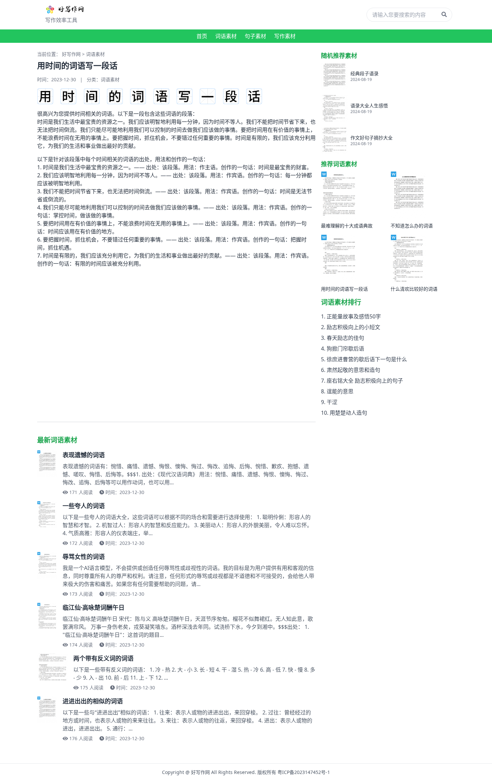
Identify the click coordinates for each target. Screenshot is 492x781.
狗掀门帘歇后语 (345, 348)
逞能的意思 (340, 391)
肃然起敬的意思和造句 (353, 370)
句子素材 (255, 36)
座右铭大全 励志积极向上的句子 (365, 380)
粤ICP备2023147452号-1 (303, 772)
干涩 (332, 402)
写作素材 (285, 36)
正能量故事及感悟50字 (354, 316)
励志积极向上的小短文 (353, 327)
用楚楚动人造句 (348, 412)
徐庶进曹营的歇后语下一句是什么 (367, 359)
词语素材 (226, 36)
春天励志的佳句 (345, 337)
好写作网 (71, 54)
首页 (201, 36)
